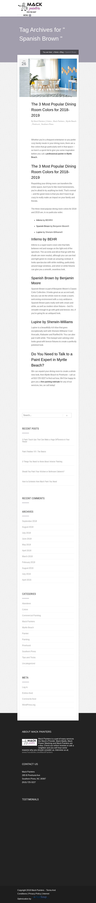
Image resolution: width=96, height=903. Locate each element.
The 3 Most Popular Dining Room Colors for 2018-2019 (53, 109)
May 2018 (26, 545)
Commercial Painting (31, 615)
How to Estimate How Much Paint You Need (39, 481)
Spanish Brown (43, 226)
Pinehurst (36, 124)
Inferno (39, 220)
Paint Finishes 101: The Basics (34, 451)
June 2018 (27, 539)
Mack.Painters (40, 121)
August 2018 (27, 527)
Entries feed (27, 693)
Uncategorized (28, 663)
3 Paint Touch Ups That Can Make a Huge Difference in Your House (46, 440)
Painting (26, 639)
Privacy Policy (34, 894)
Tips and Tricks (29, 657)
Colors (49, 121)
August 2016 (27, 568)
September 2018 (29, 521)
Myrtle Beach (71, 121)
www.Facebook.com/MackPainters (37, 752)
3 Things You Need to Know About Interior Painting (42, 461)
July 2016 (26, 574)
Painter (25, 633)
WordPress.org (28, 705)
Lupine (39, 232)
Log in (25, 687)
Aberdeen (26, 603)
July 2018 (26, 533)
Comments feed (29, 699)
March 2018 (27, 556)
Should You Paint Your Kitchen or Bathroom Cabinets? (43, 471)
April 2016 (26, 580)
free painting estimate (50, 382)
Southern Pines (47, 124)
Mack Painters (59, 121)
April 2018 (26, 550)
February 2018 (28, 562)
